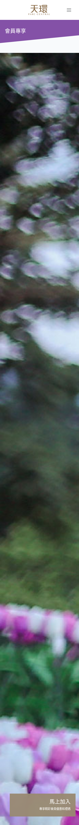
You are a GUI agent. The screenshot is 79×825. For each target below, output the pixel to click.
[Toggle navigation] (69, 10)
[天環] (34, 10)
